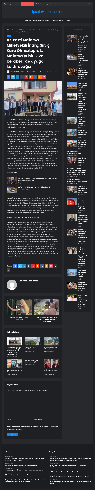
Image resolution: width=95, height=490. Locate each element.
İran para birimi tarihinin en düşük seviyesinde (83, 285)
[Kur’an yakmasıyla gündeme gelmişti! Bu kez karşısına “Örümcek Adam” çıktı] (72, 232)
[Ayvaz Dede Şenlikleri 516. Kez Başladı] (51, 341)
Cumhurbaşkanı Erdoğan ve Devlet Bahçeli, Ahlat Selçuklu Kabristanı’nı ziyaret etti (83, 42)
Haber (35, 20)
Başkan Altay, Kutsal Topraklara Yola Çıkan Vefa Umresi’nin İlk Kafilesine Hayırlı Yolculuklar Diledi (14, 350)
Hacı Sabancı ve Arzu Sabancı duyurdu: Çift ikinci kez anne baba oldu (83, 300)
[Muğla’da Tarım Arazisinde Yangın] (33, 341)
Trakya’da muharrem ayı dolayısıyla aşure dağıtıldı (83, 189)
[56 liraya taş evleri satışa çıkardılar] (72, 85)
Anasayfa (28, 20)
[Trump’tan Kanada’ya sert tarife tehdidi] (72, 272)
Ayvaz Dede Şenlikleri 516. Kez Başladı (51, 348)
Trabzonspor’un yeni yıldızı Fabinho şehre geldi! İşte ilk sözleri (83, 219)
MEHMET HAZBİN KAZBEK (17, 71)
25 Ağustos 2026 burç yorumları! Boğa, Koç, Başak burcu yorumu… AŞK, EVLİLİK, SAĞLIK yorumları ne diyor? (76, 171)
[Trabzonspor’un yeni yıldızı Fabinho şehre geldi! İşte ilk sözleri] (72, 217)
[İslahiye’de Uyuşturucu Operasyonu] (14, 363)
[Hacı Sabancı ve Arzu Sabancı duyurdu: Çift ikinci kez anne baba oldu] (72, 297)
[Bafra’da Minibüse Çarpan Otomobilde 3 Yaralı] (12, 189)
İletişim (67, 20)
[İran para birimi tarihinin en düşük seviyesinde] (72, 285)
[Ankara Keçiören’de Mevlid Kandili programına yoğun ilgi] (72, 71)
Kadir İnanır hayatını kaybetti (50, 371)
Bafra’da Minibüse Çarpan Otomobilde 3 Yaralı (34, 187)
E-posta (9, 419)
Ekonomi (41, 20)
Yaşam (61, 20)
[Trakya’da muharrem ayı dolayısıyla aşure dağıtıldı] (72, 189)
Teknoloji (54, 20)
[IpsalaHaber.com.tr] (47, 11)
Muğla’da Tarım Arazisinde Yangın (31, 348)
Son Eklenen (77, 29)
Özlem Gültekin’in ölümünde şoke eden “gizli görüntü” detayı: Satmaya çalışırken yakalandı (83, 256)
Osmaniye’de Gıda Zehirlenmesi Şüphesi (32, 361)
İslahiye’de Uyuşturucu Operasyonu (14, 371)
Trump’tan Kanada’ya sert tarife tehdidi (82, 273)
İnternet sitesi (38, 419)
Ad (8, 412)
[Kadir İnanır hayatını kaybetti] (51, 363)
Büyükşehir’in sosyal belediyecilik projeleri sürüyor (77, 180)
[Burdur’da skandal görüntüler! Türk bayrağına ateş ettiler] (72, 201)
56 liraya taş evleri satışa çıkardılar (82, 85)
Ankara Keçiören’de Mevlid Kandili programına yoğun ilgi (51, 4)
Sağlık (47, 20)
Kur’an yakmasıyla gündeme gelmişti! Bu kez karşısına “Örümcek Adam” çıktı (82, 235)
